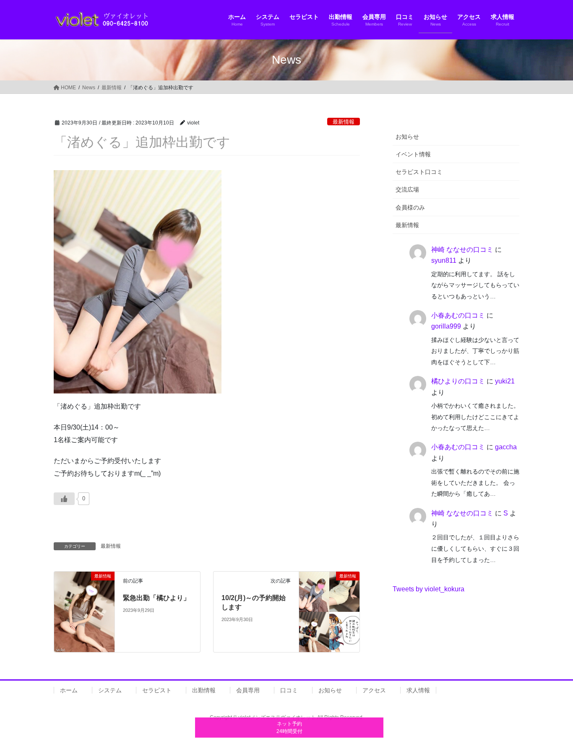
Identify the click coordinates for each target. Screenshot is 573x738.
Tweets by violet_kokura (428, 589)
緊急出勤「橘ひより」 (156, 597)
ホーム (69, 690)
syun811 (443, 260)
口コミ (289, 690)
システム (110, 690)
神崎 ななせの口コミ (462, 249)
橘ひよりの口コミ (458, 381)
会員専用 (248, 690)
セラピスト (157, 690)
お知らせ (407, 136)
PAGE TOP (552, 708)
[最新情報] (84, 611)
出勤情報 (204, 690)
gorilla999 (446, 326)
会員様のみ (410, 207)
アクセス (374, 690)
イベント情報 (413, 154)
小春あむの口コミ (458, 315)
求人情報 (418, 690)
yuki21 (505, 381)
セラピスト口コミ (419, 171)
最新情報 (343, 122)
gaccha (506, 447)
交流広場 (407, 189)
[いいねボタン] (64, 498)
